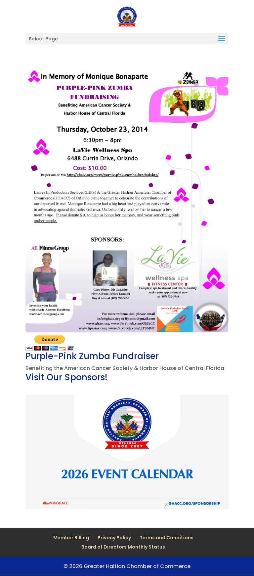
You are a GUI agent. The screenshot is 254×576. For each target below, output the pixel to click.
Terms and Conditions (166, 537)
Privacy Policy (114, 537)
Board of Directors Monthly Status (123, 547)
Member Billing (71, 537)
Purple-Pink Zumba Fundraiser (92, 356)
